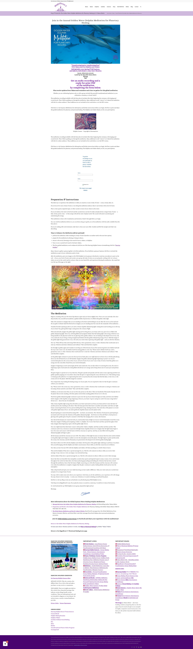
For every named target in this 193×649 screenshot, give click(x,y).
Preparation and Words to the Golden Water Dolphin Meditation (70, 506)
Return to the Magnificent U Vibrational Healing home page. (69, 531)
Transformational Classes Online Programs (62, 627)
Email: (79, 178)
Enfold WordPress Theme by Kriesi (80, 645)
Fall (85, 78)
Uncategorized (55, 629)
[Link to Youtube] (141, 647)
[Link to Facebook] (132, 647)
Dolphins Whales (55, 617)
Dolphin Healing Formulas (58, 615)
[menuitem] (86, 6)
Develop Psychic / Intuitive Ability (126, 554)
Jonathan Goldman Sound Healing (60, 619)
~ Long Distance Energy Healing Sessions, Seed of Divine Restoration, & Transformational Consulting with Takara (96, 546)
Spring (85, 76)
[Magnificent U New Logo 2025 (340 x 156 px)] (60, 6)
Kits (52, 621)
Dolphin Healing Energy (123, 544)
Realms (53, 625)
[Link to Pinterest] (136, 647)
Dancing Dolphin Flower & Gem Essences (62, 611)
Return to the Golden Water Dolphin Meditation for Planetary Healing (70, 523)
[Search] (140, 6)
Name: (79, 172)
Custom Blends (55, 613)
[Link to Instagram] (134, 647)
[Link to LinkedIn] (139, 647)
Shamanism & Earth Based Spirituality (127, 550)
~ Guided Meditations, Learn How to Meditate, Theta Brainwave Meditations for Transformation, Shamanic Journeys (96, 567)
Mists (52, 623)
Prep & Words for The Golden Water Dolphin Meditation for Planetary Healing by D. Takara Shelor (78, 13)
